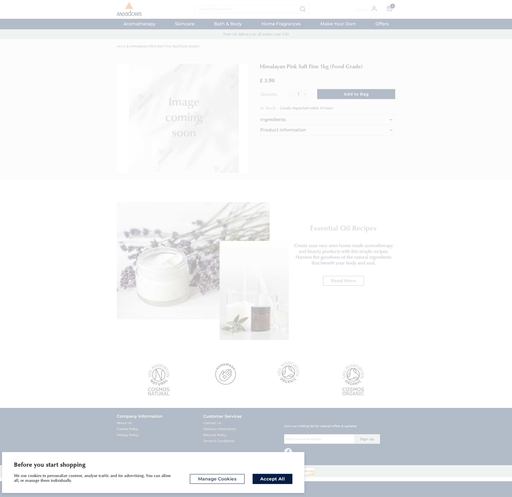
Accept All (272, 479)
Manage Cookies (217, 479)
